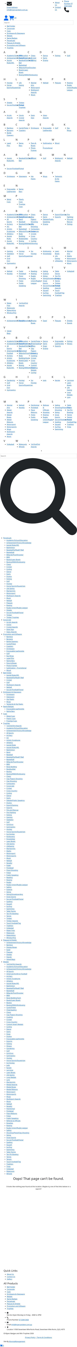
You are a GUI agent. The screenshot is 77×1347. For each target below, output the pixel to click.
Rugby (33, 276)
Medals (9, 36)
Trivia (69, 427)
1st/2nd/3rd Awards (14, 726)
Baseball (22, 222)
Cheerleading (36, 344)
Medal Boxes (11, 1087)
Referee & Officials (13, 1121)
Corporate (11, 28)
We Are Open (12, 1315)
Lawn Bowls (10, 841)
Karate (57, 380)
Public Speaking (12, 875)
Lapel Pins (10, 658)
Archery (10, 224)
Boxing (21, 241)
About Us (10, 1274)
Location (10, 1329)
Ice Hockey (10, 834)
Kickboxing (47, 251)
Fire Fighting (11, 812)
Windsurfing (11, 313)
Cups (9, 31)
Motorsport (35, 87)
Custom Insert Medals (34, 367)
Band (21, 219)
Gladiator (10, 254)
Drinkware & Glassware (16, 33)
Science (46, 274)
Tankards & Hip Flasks (58, 178)
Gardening (11, 380)
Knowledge (47, 254)
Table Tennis (11, 911)
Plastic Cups (11, 718)
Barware (10, 130)
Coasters (22, 130)
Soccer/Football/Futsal (15, 168)
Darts (45, 58)
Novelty (10, 274)
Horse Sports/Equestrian (15, 586)
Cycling (33, 60)
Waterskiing (11, 310)
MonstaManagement (17, 1341)
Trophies (10, 48)
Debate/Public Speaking (15, 800)
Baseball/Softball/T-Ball (15, 550)
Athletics (10, 234)
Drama (45, 60)
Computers (35, 229)
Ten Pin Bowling (12, 914)
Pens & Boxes (11, 663)
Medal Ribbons (12, 1089)
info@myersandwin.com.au (21, 1325)
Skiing (45, 276)
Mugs (45, 176)
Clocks (21, 115)
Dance (45, 55)
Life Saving (10, 588)
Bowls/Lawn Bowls (13, 560)
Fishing (57, 55)
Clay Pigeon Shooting (34, 219)
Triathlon (58, 295)
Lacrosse (70, 380)
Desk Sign (10, 629)
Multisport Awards (13, 596)
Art (8, 226)
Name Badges (12, 38)
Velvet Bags (10, 959)
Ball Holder (11, 26)
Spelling (46, 288)
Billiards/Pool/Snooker (14, 555)
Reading (34, 271)
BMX (20, 55)
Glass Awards (11, 632)
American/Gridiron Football (16, 974)
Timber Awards (12, 921)
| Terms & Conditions (44, 1337)
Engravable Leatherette (15, 651)
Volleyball (70, 271)
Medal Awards (11, 1085)
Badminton (23, 58)
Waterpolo (11, 308)
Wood (57, 143)
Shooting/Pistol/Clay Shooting (17, 1133)
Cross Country (11, 791)
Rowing (70, 83)
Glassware (23, 176)
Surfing (46, 293)
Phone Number (12, 1320)
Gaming (10, 251)
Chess (33, 55)
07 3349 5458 (68, 3)
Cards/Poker (23, 128)
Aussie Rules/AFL (12, 545)
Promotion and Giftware (16, 45)
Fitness (69, 344)
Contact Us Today (5, 1260)
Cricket (33, 58)
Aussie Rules (11, 745)
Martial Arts (10, 591)
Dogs (45, 346)
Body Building (11, 767)
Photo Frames (11, 665)
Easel (45, 321)
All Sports (10, 733)
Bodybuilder (23, 239)
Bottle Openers (12, 641)
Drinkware (35, 128)
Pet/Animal (35, 405)
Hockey (9, 83)
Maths (69, 256)
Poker (21, 281)
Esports (58, 217)
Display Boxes (11, 947)
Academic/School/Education (17, 540)
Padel (21, 271)
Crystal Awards (12, 627)
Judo (44, 380)
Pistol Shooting (12, 870)
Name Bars (10, 661)
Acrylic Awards (11, 622)
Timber (21, 103)
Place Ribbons (11, 1113)
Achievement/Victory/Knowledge (18, 543)
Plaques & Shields (13, 43)
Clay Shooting (11, 781)
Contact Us (11, 1277)
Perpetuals (11, 40)
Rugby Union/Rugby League (72, 87)
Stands (69, 323)
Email (9, 1325)
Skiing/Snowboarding (14, 894)
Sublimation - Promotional (16, 668)
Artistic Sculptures (13, 740)
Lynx (68, 397)
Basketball (23, 65)
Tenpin (69, 417)
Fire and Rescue (12, 810)
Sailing (45, 271)
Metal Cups (10, 716)
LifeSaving (59, 261)
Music (33, 95)
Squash (46, 290)
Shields (9, 103)
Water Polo (10, 930)
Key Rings (10, 656)
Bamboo (10, 128)
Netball (45, 83)
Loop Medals (11, 1077)
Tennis (57, 281)
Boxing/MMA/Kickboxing (15, 562)
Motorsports (72, 261)
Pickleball (22, 274)
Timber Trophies (12, 617)
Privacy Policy (30, 1337)
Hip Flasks (10, 699)
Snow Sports (11, 897)
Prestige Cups (11, 721)
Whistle (21, 447)
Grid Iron (9, 824)
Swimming (47, 295)
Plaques (58, 83)
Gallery (9, 1279)
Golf (68, 55)
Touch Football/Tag (13, 923)
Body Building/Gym (13, 998)
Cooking (34, 356)
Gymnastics (11, 263)
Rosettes (46, 412)
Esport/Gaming (61, 214)
